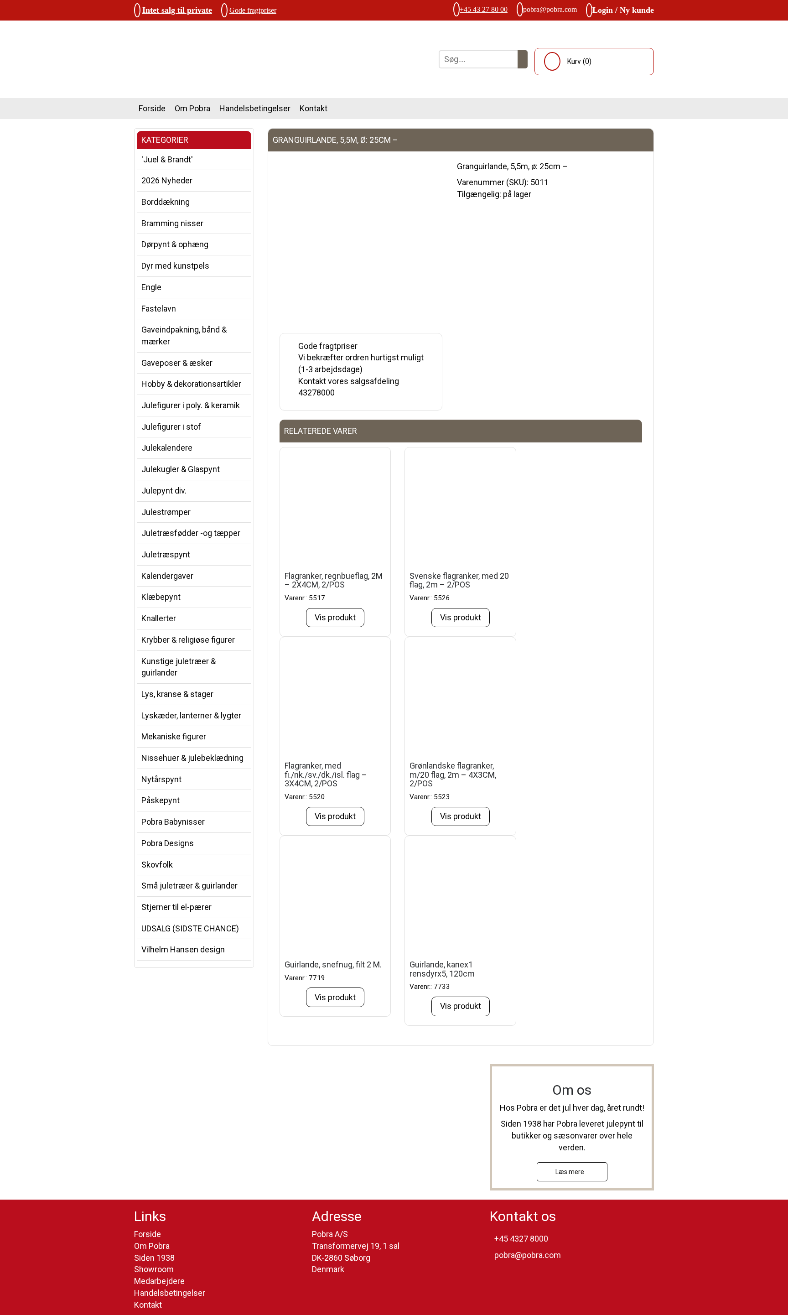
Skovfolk (157, 864)
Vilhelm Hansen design (183, 949)
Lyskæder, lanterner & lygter (191, 715)
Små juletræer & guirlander (189, 885)
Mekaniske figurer (173, 736)
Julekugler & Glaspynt (180, 469)
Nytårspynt (161, 779)
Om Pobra (192, 108)
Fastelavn (158, 308)
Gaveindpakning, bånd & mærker (184, 335)
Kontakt (313, 108)
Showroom (154, 1269)
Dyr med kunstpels (175, 265)
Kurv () (579, 61)
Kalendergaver (167, 576)
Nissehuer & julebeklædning (192, 758)
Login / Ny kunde (623, 10)
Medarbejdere (159, 1281)
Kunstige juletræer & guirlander (178, 667)
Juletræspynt (165, 554)
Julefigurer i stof (171, 426)
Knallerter (158, 618)
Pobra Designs (167, 843)
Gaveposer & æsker (177, 363)
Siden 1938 (154, 1258)
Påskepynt (160, 800)
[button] (523, 59)
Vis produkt (335, 617)
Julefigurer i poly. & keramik (190, 405)
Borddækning (165, 202)
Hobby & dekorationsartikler (191, 384)
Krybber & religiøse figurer (188, 640)
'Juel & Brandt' (167, 159)
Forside (152, 108)
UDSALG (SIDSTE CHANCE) (190, 928)
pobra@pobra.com (550, 9)
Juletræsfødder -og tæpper (190, 533)
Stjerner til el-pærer (176, 907)
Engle (151, 287)
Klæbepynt (161, 597)
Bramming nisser (172, 223)
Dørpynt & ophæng (174, 244)
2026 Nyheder (166, 180)
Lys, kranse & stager (177, 694)
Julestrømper (166, 512)
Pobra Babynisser (173, 821)
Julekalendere (166, 447)
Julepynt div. (164, 490)
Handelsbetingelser (254, 108)
